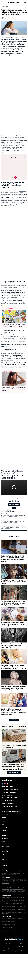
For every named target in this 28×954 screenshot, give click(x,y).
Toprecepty (5, 865)
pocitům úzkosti (18, 148)
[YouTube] (7, 784)
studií (24, 287)
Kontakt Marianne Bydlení (9, 798)
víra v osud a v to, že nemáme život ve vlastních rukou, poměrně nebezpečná (13, 192)
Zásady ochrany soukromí (9, 806)
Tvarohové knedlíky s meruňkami (15, 890)
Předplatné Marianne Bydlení (10, 789)
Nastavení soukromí (7, 809)
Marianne (20, 942)
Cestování (6, 873)
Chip (3, 859)
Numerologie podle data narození (15, 873)
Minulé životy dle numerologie (14, 879)
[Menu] (3, 2)
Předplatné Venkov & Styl (9, 792)
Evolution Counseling (14, 343)
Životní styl (7, 6)
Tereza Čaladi (4, 17)
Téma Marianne (6, 844)
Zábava (4, 830)
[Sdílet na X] (12, 501)
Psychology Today (14, 147)
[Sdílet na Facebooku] (10, 501)
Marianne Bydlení (13, 772)
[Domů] (14, 2)
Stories (4, 835)
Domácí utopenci (21, 891)
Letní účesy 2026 (20, 881)
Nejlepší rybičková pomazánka (11, 891)
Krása (3, 824)
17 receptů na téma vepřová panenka (16, 889)
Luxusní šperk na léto (5, 883)
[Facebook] (2, 784)
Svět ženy (4, 857)
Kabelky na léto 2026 (12, 881)
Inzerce (4, 817)
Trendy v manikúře (5, 879)
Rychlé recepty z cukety (21, 892)
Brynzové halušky (5, 892)
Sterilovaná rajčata (5, 890)
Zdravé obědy (14, 874)
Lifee (3, 862)
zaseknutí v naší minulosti (7, 360)
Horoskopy (5, 838)
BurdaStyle (20, 945)
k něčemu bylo (17, 367)
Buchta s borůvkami (12, 892)
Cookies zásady (6, 814)
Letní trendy (9, 874)
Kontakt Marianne (7, 795)
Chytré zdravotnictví (19, 880)
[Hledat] (25, 2)
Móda (3, 822)
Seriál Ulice (12, 880)
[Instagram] (5, 784)
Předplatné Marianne (8, 786)
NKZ (7, 945)
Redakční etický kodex (8, 803)
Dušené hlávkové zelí (5, 887)
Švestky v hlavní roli (13, 887)
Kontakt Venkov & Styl (8, 800)
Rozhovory (5, 833)
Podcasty (4, 841)
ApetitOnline (5, 851)
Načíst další (14, 719)
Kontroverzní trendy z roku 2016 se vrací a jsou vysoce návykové (13, 918)
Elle (3, 854)
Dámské (20, 943)
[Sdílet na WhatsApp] (18, 501)
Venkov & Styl (6, 847)
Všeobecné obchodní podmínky (11, 811)
